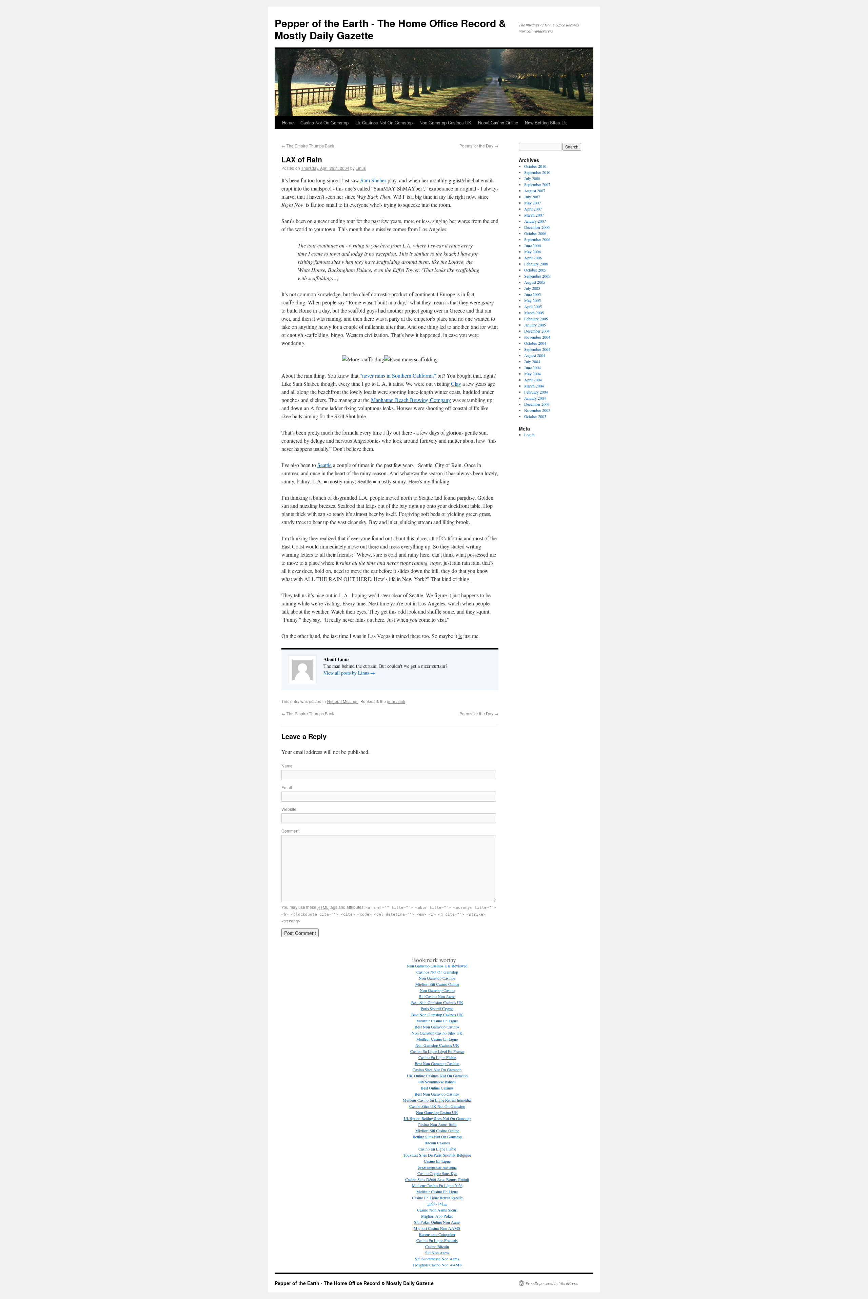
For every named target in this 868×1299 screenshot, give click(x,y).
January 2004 (535, 398)
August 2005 (534, 282)
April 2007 (533, 209)
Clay (456, 383)
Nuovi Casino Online (498, 122)
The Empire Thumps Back (307, 145)
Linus (361, 168)
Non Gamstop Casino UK (437, 1112)
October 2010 (535, 166)
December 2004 (537, 331)
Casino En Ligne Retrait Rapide (437, 1197)
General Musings (342, 701)
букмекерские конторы (437, 1167)
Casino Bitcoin (437, 1246)
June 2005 (532, 294)
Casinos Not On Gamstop (437, 972)
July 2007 (532, 196)
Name (287, 765)
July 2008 (532, 178)
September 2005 (537, 276)
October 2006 (535, 233)
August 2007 (534, 190)
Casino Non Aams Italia (437, 1124)
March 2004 (534, 385)
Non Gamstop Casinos (437, 978)
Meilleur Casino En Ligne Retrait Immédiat (437, 1100)
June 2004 (532, 367)
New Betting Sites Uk (546, 122)
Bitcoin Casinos (437, 1142)
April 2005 (533, 306)
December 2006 (537, 227)
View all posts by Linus (349, 673)
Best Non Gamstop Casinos (437, 1027)
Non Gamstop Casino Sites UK (437, 1033)
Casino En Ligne (437, 1161)
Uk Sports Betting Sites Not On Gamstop (437, 1118)
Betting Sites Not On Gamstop (437, 1136)
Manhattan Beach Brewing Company (411, 399)
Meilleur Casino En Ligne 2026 (437, 1185)
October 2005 (535, 270)
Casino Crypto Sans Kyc (437, 1173)
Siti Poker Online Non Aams (437, 1222)
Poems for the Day (478, 145)
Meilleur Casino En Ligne (437, 1020)
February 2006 (536, 263)
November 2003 (537, 410)
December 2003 (537, 404)
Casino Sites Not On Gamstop (437, 1069)
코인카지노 (437, 1203)
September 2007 (537, 184)
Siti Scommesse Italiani (437, 1081)
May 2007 (532, 202)
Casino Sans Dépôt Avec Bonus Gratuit (437, 1179)
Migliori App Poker (437, 1216)
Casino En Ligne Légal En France (437, 1051)
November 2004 (537, 337)
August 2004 (534, 355)
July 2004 (532, 361)
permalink (396, 701)
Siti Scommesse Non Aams (437, 1258)
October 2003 (535, 416)
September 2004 (537, 349)
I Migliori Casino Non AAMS (437, 1264)
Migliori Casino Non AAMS (437, 1228)
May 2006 (532, 251)
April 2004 (533, 379)
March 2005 (534, 312)
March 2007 (534, 215)
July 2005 (532, 288)
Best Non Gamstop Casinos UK (437, 1002)
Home (288, 122)
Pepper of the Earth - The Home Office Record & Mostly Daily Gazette (390, 29)
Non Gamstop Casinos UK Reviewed (437, 965)
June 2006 (532, 245)
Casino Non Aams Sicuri (437, 1210)
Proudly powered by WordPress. (552, 1283)
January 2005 (535, 324)
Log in (529, 434)
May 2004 (532, 373)
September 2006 (537, 239)
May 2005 (532, 300)
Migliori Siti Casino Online (437, 984)
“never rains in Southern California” (398, 375)
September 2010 (537, 172)
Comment (290, 831)
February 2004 (536, 392)
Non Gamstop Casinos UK (445, 122)
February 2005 (536, 318)
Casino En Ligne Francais (437, 1240)
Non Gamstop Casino (437, 990)
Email (286, 787)
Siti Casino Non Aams (437, 996)
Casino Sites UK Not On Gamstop (437, 1106)
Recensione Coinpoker (437, 1234)
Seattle (324, 464)
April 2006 (533, 257)
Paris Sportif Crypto (437, 1008)
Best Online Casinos (437, 1088)
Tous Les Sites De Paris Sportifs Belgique (437, 1155)
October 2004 (535, 343)
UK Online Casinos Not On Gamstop (437, 1075)
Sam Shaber (373, 180)
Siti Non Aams (437, 1252)
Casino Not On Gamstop (324, 122)
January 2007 (535, 221)
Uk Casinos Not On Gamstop (384, 122)
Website (288, 809)
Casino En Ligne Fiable (437, 1057)
